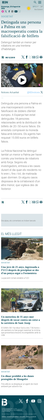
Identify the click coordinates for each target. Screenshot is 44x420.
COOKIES (4, 416)
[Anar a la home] (3, 11)
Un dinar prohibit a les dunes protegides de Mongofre (17, 378)
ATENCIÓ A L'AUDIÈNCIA (13, 416)
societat (7, 16)
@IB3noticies (33, 92)
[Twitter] (23, 57)
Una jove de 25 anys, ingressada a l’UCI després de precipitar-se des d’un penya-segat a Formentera (20, 270)
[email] (33, 57)
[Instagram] (12, 11)
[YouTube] (15, 11)
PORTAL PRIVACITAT (31, 416)
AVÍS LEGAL (22, 416)
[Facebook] (9, 11)
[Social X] (6, 11)
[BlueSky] (19, 11)
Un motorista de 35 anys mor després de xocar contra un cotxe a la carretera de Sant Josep (20, 319)
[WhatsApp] (37, 57)
